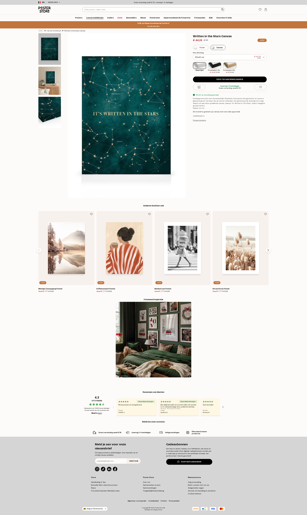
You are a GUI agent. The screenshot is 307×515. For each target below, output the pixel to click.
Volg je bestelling (194, 482)
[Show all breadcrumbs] (41, 31)
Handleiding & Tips (98, 482)
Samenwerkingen (149, 488)
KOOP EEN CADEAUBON (191, 462)
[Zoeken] (222, 9)
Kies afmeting (198, 53)
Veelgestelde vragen (196, 488)
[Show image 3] (49, 112)
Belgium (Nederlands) (95, 509)
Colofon (164, 501)
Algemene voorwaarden (137, 501)
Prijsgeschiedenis (199, 120)
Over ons (146, 482)
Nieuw (93, 488)
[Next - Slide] (269, 68)
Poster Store (159, 508)
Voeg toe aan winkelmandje (229, 79)
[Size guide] (199, 87)
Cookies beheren (194, 494)
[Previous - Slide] (191, 68)
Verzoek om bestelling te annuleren (202, 491)
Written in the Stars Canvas (74, 31)
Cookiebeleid (153, 501)
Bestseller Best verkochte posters (104, 485)
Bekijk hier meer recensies (153, 421)
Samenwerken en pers (151, 485)
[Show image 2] (49, 81)
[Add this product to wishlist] (260, 87)
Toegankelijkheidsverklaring (153, 491)
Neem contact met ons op (198, 485)
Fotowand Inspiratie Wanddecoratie (105, 491)
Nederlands (53, 2)
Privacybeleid (174, 501)
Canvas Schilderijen (54, 31)
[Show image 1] (49, 49)
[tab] (260, 9)
